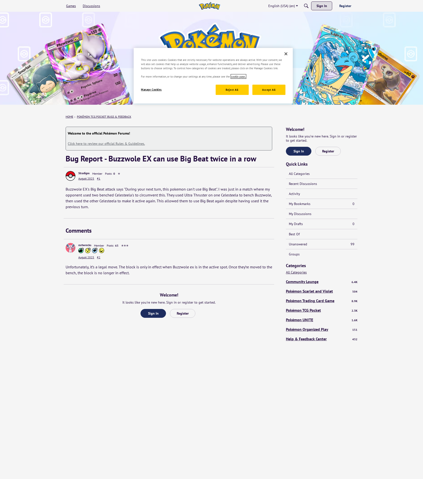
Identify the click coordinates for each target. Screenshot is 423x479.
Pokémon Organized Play (321, 329)
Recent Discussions (303, 184)
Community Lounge (321, 281)
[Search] (306, 5)
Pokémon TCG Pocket (321, 310)
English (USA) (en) (281, 6)
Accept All (269, 89)
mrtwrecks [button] (84, 245)
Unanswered (321, 244)
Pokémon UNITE (321, 319)
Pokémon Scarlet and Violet (321, 291)
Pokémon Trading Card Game (321, 300)
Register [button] (183, 313)
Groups (294, 254)
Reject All (232, 89)
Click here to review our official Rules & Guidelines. (106, 143)
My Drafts (321, 224)
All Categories (299, 173)
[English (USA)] (209, 6)
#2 (98, 257)
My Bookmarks (321, 204)
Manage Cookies (151, 89)
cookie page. (238, 76)
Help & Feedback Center (321, 338)
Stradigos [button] (84, 173)
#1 (98, 178)
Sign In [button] (153, 313)
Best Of (294, 234)
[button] (70, 176)
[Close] (286, 53)
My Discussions (300, 214)
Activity (294, 194)
